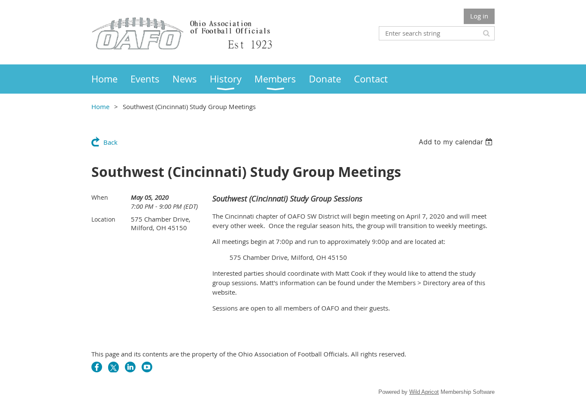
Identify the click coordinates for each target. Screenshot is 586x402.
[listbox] (457, 142)
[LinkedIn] (130, 367)
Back (110, 142)
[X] (113, 367)
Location (103, 219)
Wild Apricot (424, 392)
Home (100, 106)
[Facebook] (96, 367)
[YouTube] (147, 367)
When (99, 197)
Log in (479, 16)
